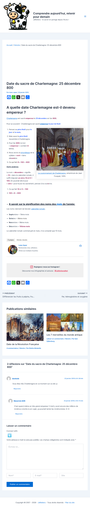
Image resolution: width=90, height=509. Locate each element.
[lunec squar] (12, 249)
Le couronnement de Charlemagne (52, 173)
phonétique (25, 153)
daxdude (15, 379)
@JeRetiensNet (61, 271)
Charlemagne (12, 118)
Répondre (17, 389)
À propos (11, 240)
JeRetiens (42, 503)
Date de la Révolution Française (23, 344)
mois (59, 204)
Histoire (22, 348)
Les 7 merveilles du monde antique (64, 334)
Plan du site (69, 503)
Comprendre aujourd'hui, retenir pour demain (54, 15)
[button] (9, 435)
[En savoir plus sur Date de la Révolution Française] (25, 327)
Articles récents (22, 240)
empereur (44, 124)
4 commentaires (12, 348)
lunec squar (23, 245)
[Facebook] (80, 245)
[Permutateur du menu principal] (85, 16)
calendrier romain (38, 209)
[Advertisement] (45, 64)
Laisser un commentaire (55, 339)
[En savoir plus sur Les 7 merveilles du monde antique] (65, 322)
